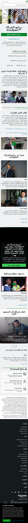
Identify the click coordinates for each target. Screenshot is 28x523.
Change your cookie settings (18, 520)
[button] (14, 265)
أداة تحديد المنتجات (23, 455)
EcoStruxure (24, 493)
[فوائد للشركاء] (23, 218)
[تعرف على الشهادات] (21, 65)
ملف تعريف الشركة (22, 478)
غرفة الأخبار (24, 484)
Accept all (6, 520)
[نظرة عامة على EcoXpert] (19, 51)
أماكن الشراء (24, 468)
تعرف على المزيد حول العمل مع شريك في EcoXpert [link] (16, 133)
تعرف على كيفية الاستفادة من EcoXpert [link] (17, 128)
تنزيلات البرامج (24, 453)
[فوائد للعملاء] (23, 222)
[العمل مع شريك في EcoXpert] (18, 61)
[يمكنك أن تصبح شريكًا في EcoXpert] (17, 56)
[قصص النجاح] (10, 65)
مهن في (25, 476)
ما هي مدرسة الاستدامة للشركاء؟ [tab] (8, 107)
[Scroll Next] (1, 107)
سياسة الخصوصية (23, 430)
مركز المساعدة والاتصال (21, 463)
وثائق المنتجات (24, 451)
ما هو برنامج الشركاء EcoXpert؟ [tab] (21, 107)
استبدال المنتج (24, 457)
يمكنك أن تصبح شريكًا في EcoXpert (17, 336)
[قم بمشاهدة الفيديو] (14, 38)
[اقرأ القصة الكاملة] (22, 305)
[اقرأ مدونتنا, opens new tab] (23, 363)
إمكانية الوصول (23, 482)
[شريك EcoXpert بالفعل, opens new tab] (14, 34)
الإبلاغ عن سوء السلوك (22, 480)
